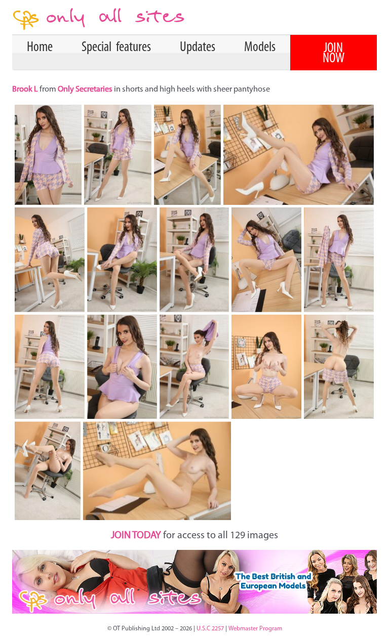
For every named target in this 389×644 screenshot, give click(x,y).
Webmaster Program (255, 629)
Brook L (26, 89)
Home (40, 47)
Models (260, 47)
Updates (197, 47)
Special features (116, 47)
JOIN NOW (333, 53)
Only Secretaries (85, 89)
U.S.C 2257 (210, 629)
